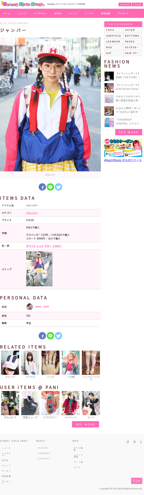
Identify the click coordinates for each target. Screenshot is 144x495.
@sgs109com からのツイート (123, 160)
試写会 (58, 13)
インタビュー (40, 13)
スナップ (73, 13)
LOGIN (137, 4)
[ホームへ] (23, 4)
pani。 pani (42, 306)
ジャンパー (32, 212)
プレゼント (123, 13)
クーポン (89, 13)
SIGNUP (124, 4)
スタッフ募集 (78, 456)
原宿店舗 (105, 13)
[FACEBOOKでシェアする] (42, 187)
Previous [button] (4, 366)
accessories (133, 47)
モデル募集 (78, 449)
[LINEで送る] (50, 187)
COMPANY (43, 453)
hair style (133, 52)
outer (130, 29)
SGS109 (43, 448)
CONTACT (43, 458)
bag (109, 47)
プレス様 (78, 462)
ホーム (7, 13)
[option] (50, 107)
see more (86, 424)
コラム (77, 467)
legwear (113, 41)
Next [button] (96, 366)
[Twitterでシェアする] (58, 187)
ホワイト (31, 246)
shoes (130, 41)
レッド (40, 246)
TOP (136, 481)
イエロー (57, 246)
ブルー (48, 246)
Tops (110, 29)
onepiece (113, 35)
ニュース (22, 13)
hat (109, 52)
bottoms (132, 35)
